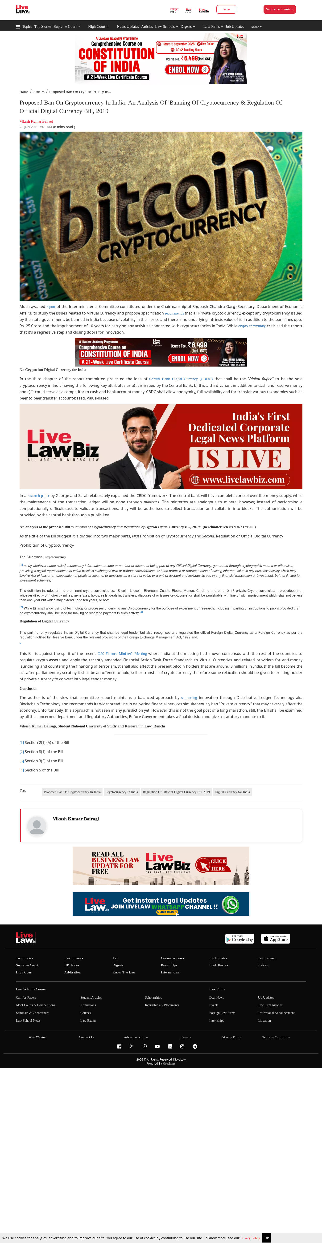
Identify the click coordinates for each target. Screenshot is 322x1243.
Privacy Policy (250, 1238)
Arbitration (72, 972)
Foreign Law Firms (222, 1013)
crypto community (252, 326)
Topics (27, 26)
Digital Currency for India (232, 792)
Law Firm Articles (270, 1005)
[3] (141, 612)
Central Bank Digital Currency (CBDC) (181, 379)
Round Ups (169, 965)
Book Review (219, 965)
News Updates (128, 26)
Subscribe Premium (279, 9)
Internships (216, 1020)
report (50, 307)
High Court (96, 26)
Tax (115, 958)
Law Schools (165, 26)
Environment (267, 958)
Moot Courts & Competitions (35, 1005)
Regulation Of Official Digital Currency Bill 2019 (176, 792)
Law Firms (211, 26)
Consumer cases (172, 958)
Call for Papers (26, 997)
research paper (38, 496)
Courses (85, 1013)
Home (24, 92)
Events (213, 1005)
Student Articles (91, 997)
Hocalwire (169, 1063)
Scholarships (153, 997)
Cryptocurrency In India (122, 792)
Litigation (264, 1020)
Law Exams (88, 1020)
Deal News (216, 997)
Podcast (263, 965)
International (170, 972)
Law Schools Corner (31, 989)
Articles (147, 26)
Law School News (28, 1020)
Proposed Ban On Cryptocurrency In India (72, 792)
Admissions (88, 1005)
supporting (189, 698)
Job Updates (235, 26)
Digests (186, 26)
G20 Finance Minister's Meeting (121, 654)
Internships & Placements (162, 1005)
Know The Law (124, 972)
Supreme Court (65, 26)
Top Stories (42, 26)
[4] (22, 770)
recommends (174, 313)
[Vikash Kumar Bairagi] (36, 826)
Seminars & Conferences (32, 1013)
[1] (22, 743)
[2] (21, 607)
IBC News (71, 965)
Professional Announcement (276, 1013)
